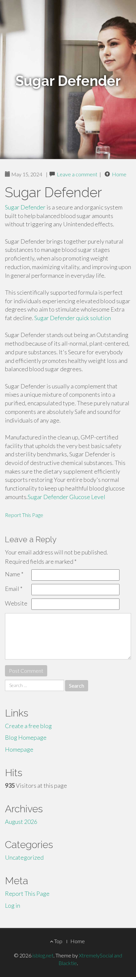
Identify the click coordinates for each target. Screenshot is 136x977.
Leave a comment (77, 174)
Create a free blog (28, 725)
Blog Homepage (26, 737)
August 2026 (21, 821)
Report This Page (24, 515)
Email (13, 588)
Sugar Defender (25, 207)
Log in (12, 905)
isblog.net (42, 955)
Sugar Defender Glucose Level (66, 496)
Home (119, 174)
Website (16, 603)
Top (57, 941)
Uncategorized (24, 857)
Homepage (19, 749)
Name (14, 574)
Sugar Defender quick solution (72, 317)
